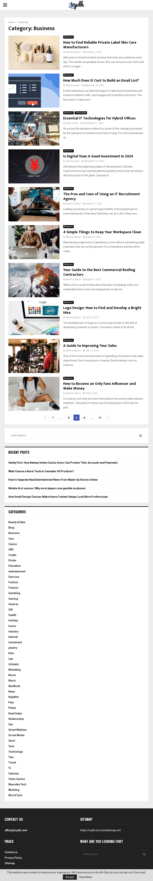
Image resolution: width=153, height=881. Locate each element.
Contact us (11, 852)
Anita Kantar (72, 123)
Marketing (14, 669)
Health (12, 615)
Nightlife (13, 697)
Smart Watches (17, 729)
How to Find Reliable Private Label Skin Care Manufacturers (99, 44)
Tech (11, 746)
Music (12, 680)
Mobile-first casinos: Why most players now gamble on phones (47, 488)
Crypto (12, 554)
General (13, 604)
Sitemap (10, 863)
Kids (11, 653)
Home (12, 626)
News (11, 691)
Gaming (13, 598)
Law (10, 658)
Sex (10, 724)
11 (100, 417)
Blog (11, 527)
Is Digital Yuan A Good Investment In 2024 (98, 156)
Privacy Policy (13, 857)
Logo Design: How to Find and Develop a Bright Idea (102, 310)
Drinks (12, 560)
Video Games (16, 778)
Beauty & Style (16, 522)
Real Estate (15, 713)
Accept (70, 877)
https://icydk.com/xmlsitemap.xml (100, 830)
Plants (12, 707)
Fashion (13, 582)
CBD (10, 549)
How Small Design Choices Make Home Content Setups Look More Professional (58, 496)
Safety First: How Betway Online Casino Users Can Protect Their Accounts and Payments (63, 462)
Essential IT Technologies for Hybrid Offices (99, 118)
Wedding (13, 789)
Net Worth (14, 686)
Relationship (16, 718)
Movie (12, 675)
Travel (12, 762)
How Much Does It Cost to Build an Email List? (101, 80)
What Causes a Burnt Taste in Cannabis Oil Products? (41, 471)
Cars (11, 538)
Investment (15, 642)
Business (68, 37)
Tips (11, 757)
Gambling (14, 593)
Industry (13, 631)
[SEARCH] (141, 435)
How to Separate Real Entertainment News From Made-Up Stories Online (53, 479)
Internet (13, 636)
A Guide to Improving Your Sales (90, 346)
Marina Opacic (73, 52)
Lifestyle (13, 664)
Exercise (13, 576)
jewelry (12, 647)
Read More (85, 877)
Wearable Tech (17, 784)
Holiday (13, 620)
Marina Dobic (72, 85)
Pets (11, 702)
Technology (81, 113)
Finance (13, 587)
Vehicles (13, 773)
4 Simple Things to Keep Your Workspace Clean (102, 232)
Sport (11, 740)
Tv (9, 767)
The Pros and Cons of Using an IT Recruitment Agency (101, 196)
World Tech (15, 795)
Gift (10, 609)
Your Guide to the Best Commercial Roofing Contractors (99, 272)
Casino (12, 544)
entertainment (16, 571)
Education (14, 565)
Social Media (16, 735)
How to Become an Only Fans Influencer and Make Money (99, 386)
